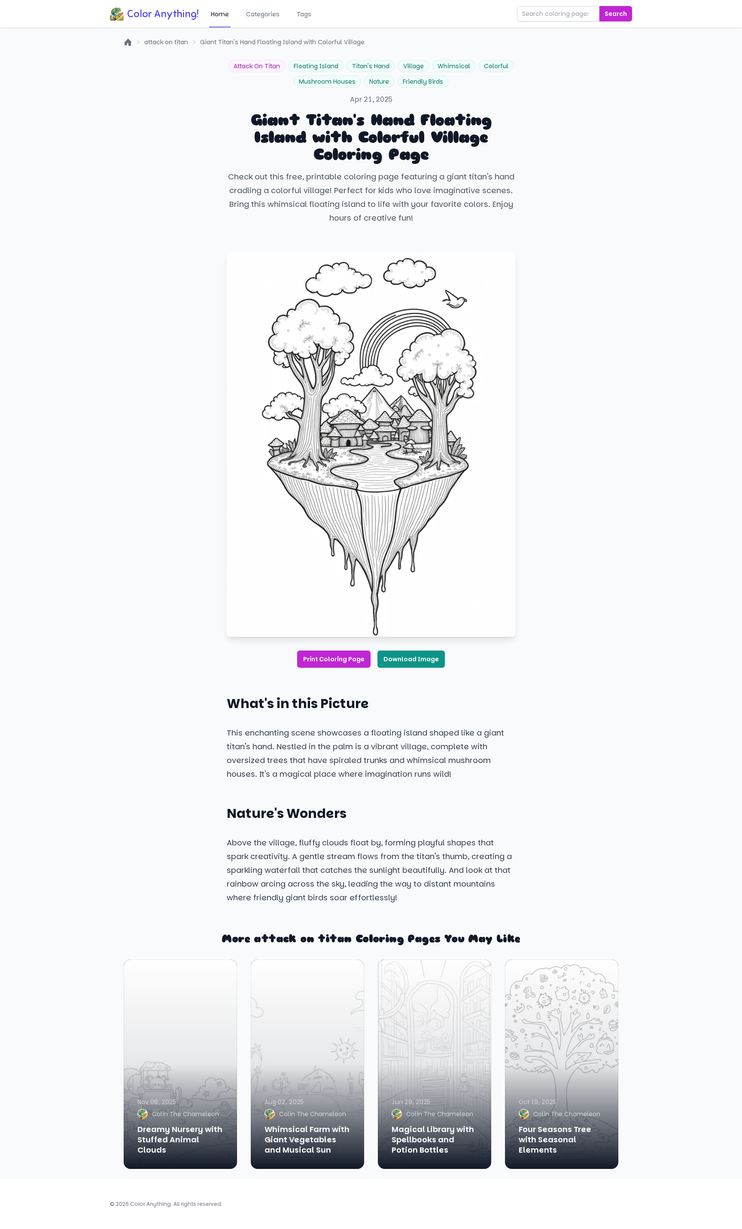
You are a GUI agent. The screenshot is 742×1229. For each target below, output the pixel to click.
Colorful (496, 66)
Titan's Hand (370, 66)
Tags (304, 14)
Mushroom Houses (327, 81)
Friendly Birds (423, 81)
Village (413, 66)
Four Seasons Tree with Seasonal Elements (555, 1139)
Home (220, 14)
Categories (263, 14)
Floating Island (316, 66)
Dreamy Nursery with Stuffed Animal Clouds (179, 1139)
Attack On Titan (257, 66)
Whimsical (454, 66)
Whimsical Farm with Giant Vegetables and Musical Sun (307, 1139)
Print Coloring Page (334, 659)
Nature (379, 81)
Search (616, 13)
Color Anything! (163, 13)
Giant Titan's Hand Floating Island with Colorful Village (282, 42)
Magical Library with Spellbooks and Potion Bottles (433, 1139)
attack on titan (166, 42)
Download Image (411, 659)
